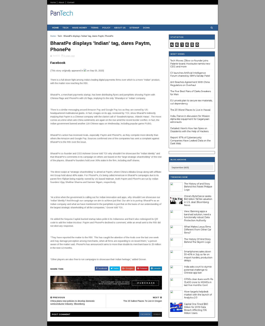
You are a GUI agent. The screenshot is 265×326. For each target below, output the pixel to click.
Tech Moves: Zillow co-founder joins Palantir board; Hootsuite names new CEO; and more (190, 63)
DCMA (146, 27)
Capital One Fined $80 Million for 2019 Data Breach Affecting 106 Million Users (196, 308)
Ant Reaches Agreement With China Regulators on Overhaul (190, 84)
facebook (145, 314)
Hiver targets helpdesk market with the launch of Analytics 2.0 (198, 294)
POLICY (106, 27)
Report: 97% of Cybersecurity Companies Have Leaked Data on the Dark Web (190, 140)
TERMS (94, 27)
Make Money (79, 27)
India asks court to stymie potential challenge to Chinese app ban (198, 269)
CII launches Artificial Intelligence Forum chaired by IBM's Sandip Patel (190, 74)
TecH (65, 27)
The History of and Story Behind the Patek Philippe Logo (198, 186)
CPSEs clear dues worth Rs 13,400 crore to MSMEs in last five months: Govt (198, 282)
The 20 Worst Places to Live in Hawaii (190, 110)
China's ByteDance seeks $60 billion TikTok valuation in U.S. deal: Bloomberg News (198, 201)
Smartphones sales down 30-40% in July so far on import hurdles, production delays (198, 256)
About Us (120, 27)
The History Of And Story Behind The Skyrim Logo (197, 241)
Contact (70, 2)
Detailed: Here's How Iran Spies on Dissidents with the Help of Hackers (189, 130)
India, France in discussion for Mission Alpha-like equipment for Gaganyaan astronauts (190, 119)
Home (53, 2)
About (61, 2)
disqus (157, 314)
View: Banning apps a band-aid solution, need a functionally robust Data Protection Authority (197, 216)
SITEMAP (134, 27)
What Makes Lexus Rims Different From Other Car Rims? (197, 229)
